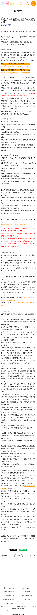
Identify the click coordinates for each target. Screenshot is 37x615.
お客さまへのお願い (27, 596)
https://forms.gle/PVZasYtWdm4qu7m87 (16, 66)
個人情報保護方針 (9, 596)
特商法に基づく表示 (8, 599)
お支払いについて (9, 592)
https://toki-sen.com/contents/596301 (15, 225)
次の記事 (32, 556)
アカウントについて (27, 588)
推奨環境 (27, 599)
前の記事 (4, 556)
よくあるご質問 (9, 603)
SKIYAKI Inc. (28, 611)
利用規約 (27, 592)
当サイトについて (9, 588)
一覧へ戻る (18, 556)
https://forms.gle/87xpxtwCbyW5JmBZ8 (15, 73)
